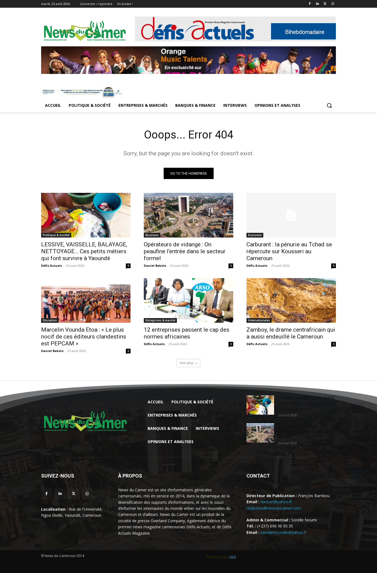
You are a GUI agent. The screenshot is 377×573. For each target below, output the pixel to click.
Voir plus (186, 363)
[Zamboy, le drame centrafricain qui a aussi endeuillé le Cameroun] (291, 300)
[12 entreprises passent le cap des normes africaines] (188, 300)
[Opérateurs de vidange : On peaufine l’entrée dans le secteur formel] (188, 215)
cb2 (232, 557)
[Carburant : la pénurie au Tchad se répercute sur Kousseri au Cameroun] (291, 215)
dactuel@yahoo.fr (276, 501)
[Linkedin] (317, 4)
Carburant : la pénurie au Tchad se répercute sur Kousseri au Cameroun (289, 251)
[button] (329, 105)
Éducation (50, 320)
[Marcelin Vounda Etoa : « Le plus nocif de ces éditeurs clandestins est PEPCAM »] (86, 300)
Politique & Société (56, 235)
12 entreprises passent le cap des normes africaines (186, 333)
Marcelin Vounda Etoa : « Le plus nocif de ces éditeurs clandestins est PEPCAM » (83, 336)
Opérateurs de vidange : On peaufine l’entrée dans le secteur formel (184, 251)
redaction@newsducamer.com (273, 508)
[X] (325, 4)
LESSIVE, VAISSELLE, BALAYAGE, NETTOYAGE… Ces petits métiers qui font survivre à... (307, 403)
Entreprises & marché (160, 320)
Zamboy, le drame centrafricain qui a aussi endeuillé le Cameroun (290, 333)
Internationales (259, 320)
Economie (255, 235)
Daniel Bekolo (155, 265)
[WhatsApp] (333, 4)
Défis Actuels (51, 265)
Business (152, 235)
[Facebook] (310, 4)
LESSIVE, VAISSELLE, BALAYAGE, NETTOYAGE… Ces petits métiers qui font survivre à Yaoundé (84, 251)
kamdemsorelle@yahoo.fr (284, 532)
